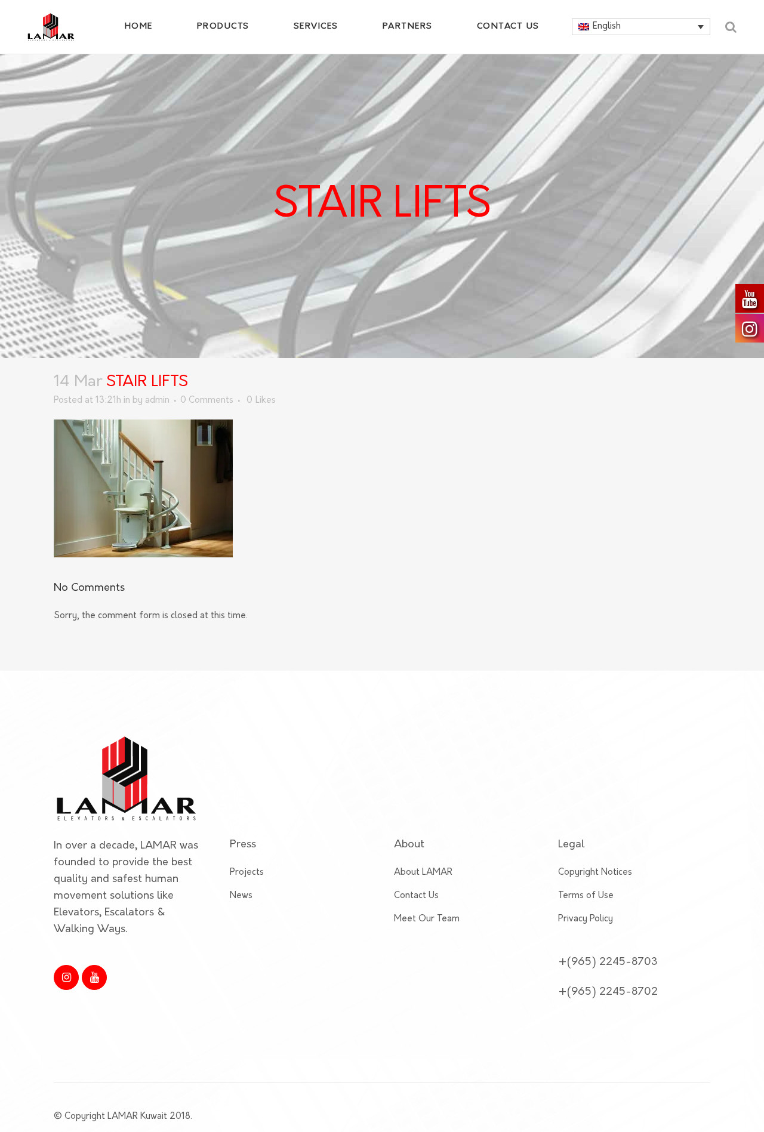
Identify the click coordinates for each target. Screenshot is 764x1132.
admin (157, 400)
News (241, 896)
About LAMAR (423, 872)
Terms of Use (586, 896)
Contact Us (416, 896)
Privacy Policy (585, 919)
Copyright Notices (595, 872)
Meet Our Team (427, 919)
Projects (247, 872)
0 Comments (206, 400)
